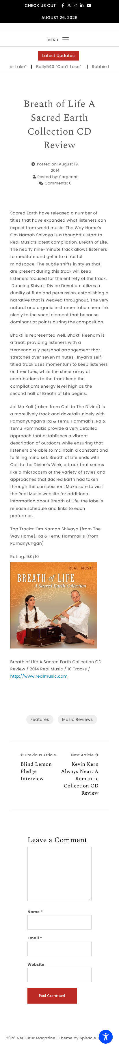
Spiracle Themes (96, 1038)
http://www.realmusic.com (39, 676)
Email (34, 938)
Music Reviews (77, 719)
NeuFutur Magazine (36, 1038)
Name (35, 912)
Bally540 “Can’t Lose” (55, 66)
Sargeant (68, 177)
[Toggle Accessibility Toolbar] (105, 1036)
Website (35, 964)
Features (40, 719)
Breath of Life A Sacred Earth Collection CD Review (59, 124)
